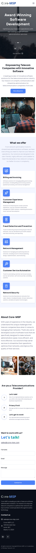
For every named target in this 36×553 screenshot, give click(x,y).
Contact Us (18, 483)
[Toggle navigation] (33, 3)
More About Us (18, 91)
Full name (4, 450)
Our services (17, 53)
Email (2, 459)
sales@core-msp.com (10, 442)
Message (4, 468)
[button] (15, 42)
